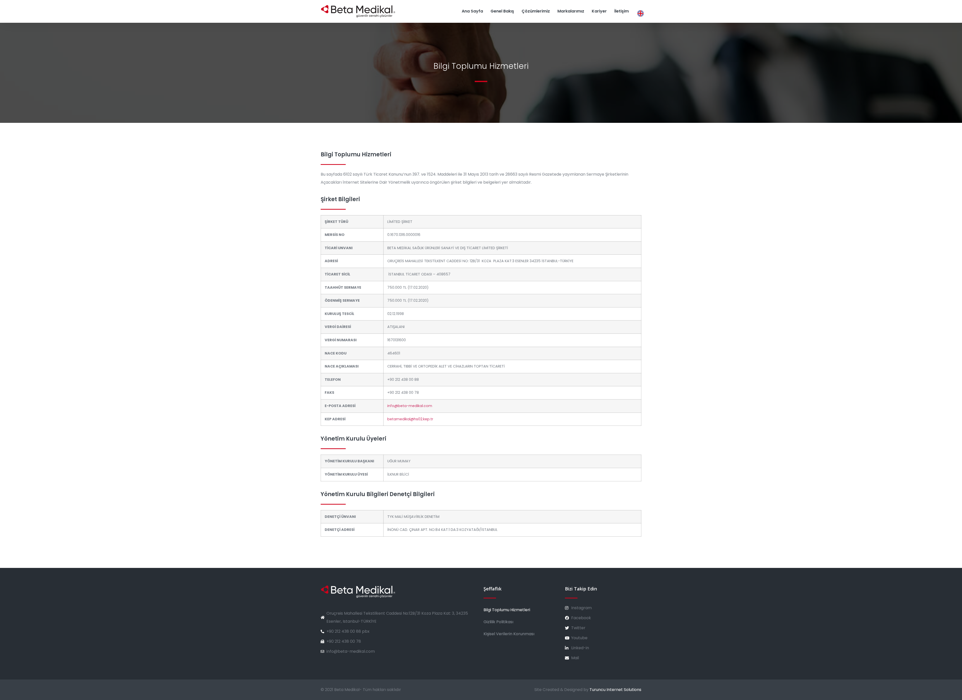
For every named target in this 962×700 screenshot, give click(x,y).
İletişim (621, 11)
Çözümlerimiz (536, 11)
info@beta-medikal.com (409, 405)
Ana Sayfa (472, 11)
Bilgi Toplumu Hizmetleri (507, 610)
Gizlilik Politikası (498, 622)
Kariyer (599, 11)
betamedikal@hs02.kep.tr (410, 419)
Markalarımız (570, 11)
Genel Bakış (502, 11)
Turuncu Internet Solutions (615, 689)
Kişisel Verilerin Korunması (509, 634)
